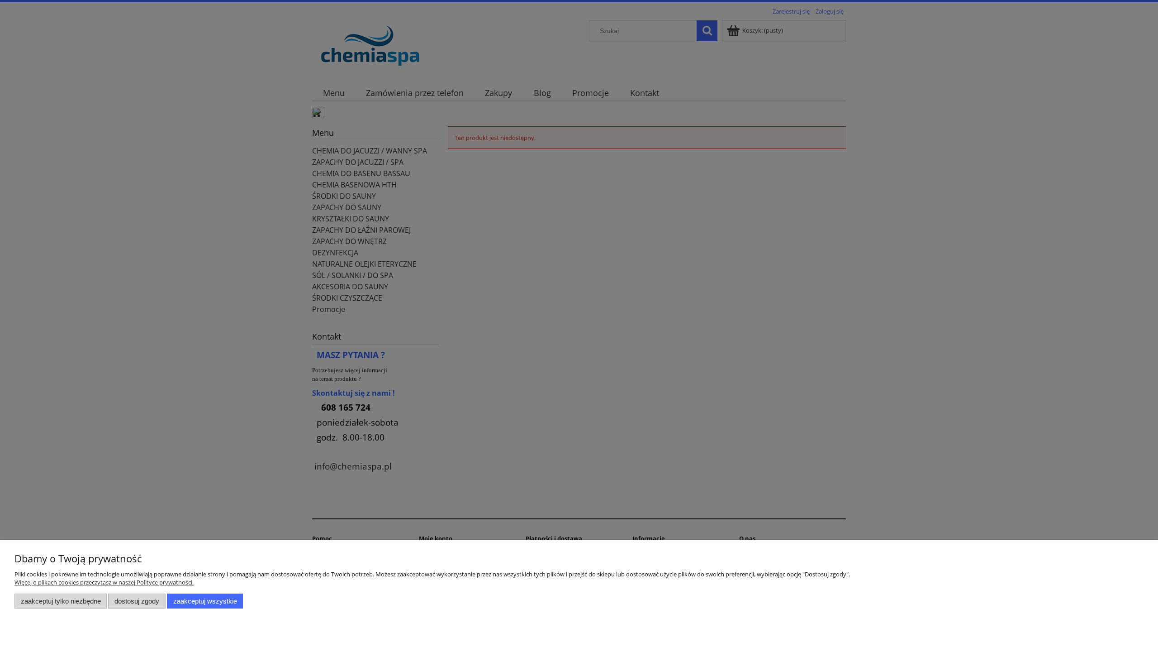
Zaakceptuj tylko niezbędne (61, 601)
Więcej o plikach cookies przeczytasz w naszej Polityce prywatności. (104, 582)
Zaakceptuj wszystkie (205, 601)
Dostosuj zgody (136, 601)
